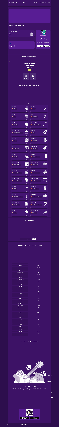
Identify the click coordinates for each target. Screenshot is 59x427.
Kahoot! (43, 2)
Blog (40, 2)
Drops (35, 2)
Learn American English (40, 425)
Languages (37, 2)
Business (46, 2)
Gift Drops (49, 2)
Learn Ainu (22, 425)
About (7, 426)
